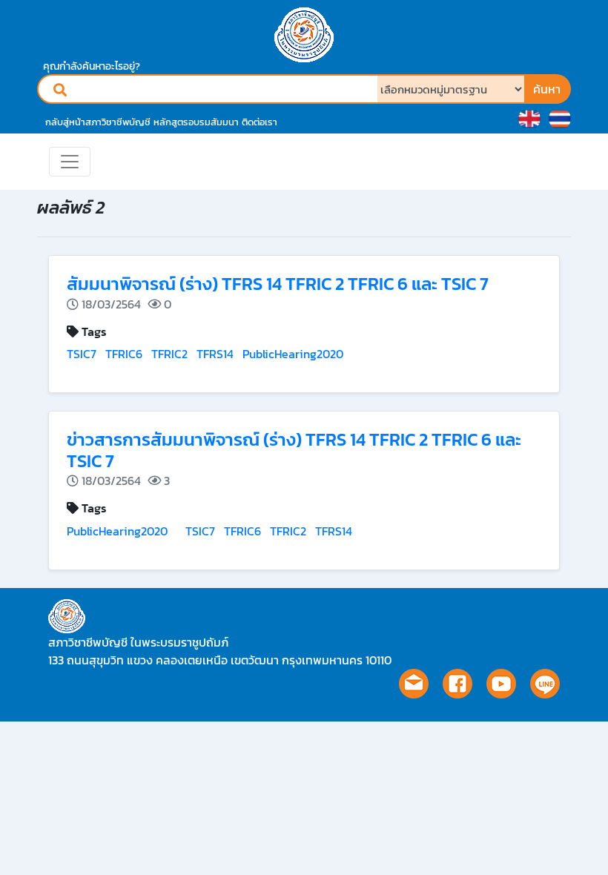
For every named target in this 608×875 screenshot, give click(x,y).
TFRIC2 (169, 354)
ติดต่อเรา (259, 122)
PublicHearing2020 (292, 354)
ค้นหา (547, 89)
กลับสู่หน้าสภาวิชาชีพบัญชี (98, 122)
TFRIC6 (123, 354)
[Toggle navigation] (69, 161)
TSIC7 (81, 354)
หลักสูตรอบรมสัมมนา (196, 122)
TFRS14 (215, 354)
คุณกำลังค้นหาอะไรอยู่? (91, 66)
